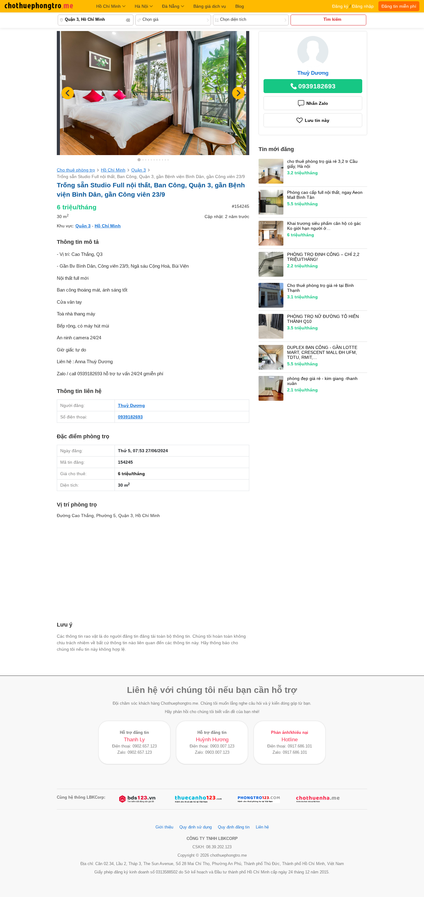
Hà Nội (141, 6)
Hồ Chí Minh (108, 6)
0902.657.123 (145, 746)
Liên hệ (262, 827)
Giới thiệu (164, 827)
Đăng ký (340, 6)
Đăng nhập (363, 6)
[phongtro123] (259, 799)
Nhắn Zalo (317, 103)
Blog (239, 6)
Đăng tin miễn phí (398, 6)
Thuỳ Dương (131, 405)
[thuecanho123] (198, 799)
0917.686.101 (300, 746)
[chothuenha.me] (318, 799)
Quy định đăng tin (234, 827)
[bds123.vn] (138, 799)
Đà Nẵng (170, 6)
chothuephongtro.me (39, 6)
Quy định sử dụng (195, 827)
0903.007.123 (222, 746)
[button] (238, 93)
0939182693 (130, 416)
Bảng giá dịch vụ (209, 6)
